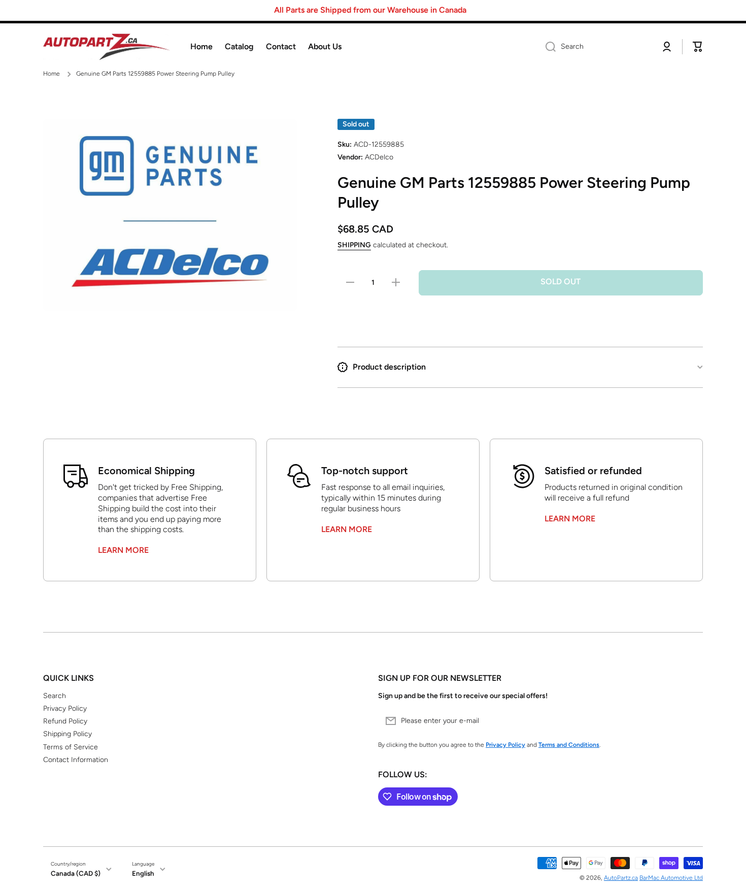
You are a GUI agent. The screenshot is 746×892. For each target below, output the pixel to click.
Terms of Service (70, 747)
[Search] (547, 46)
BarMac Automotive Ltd (671, 877)
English (143, 873)
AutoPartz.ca (621, 877)
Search (54, 695)
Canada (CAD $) (75, 873)
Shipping (354, 245)
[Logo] (106, 47)
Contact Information (75, 759)
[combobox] (595, 46)
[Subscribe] (690, 721)
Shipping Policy (67, 734)
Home (51, 73)
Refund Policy (65, 721)
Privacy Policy (65, 708)
